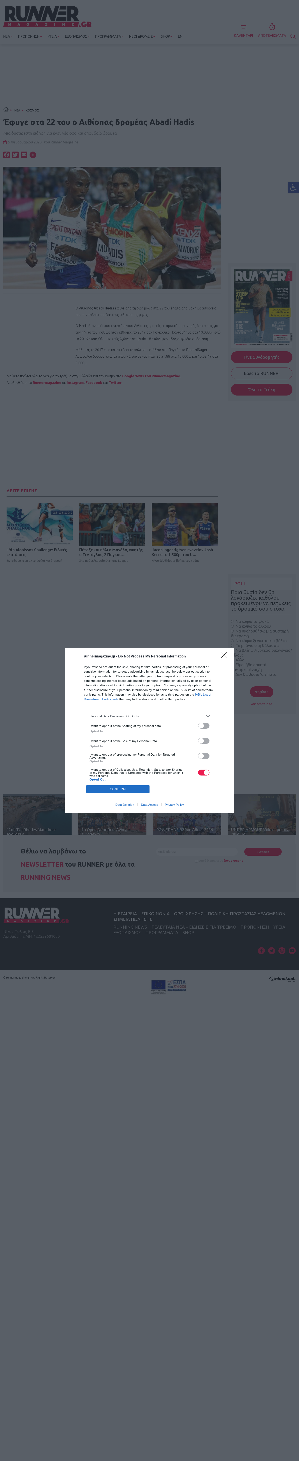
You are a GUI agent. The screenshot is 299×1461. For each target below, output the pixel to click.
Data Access (149, 804)
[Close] (225, 656)
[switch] (203, 726)
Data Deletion (124, 804)
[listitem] (149, 716)
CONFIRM (118, 789)
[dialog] (149, 730)
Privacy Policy (174, 804)
